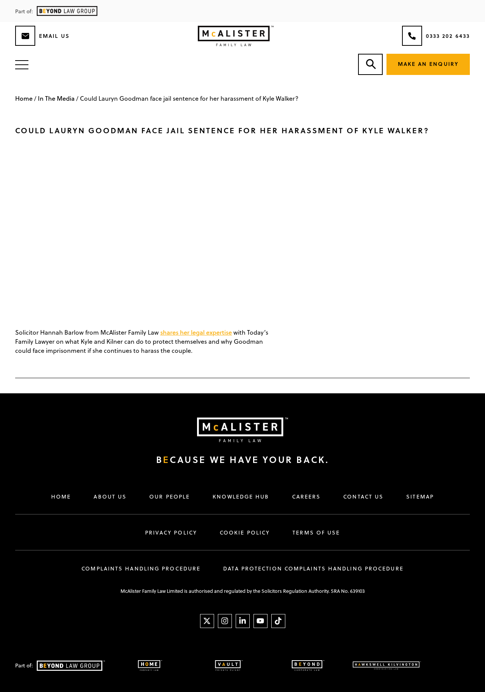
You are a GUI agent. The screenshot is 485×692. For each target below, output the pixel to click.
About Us (110, 496)
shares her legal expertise (196, 332)
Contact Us (363, 496)
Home (24, 98)
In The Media (56, 98)
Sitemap (420, 496)
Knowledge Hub (241, 496)
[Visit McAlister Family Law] (235, 430)
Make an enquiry (428, 64)
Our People (169, 496)
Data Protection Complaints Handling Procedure (313, 568)
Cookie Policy (245, 532)
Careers (306, 496)
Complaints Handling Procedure (140, 568)
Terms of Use (316, 532)
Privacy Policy (171, 532)
